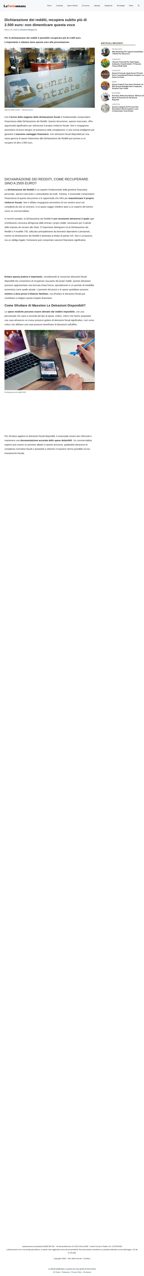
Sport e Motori (72, 6)
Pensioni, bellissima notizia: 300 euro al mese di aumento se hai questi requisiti (128, 98)
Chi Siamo (57, 1272)
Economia (85, 6)
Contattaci (86, 1258)
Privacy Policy (76, 1272)
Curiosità (59, 6)
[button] (139, 5)
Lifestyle (97, 6)
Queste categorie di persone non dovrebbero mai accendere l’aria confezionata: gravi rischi (125, 109)
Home (49, 6)
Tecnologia (121, 6)
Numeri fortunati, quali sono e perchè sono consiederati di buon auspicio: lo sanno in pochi (128, 75)
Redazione (66, 1272)
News (131, 6)
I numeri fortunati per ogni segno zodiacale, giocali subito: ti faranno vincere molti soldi (126, 64)
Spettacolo (108, 6)
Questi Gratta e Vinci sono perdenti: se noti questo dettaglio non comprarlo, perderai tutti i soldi (127, 86)
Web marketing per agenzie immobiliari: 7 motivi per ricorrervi (128, 53)
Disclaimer (87, 1272)
